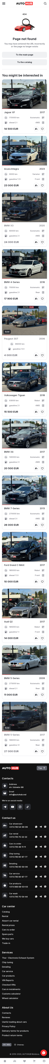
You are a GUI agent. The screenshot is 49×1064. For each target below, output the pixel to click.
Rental (5, 916)
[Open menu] (4, 3)
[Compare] (15, 1061)
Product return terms (12, 1035)
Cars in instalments (11, 989)
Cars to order (8, 929)
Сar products (8, 976)
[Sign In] (44, 1061)
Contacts (6, 1013)
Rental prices (8, 925)
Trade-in (6, 943)
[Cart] (34, 1061)
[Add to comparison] (36, 128)
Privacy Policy (8, 1026)
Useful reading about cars (14, 1022)
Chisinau (20, 1045)
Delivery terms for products (15, 1031)
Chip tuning (7, 962)
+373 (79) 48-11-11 (17, 847)
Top (40, 768)
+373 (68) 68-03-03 (18, 887)
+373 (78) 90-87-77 (18, 857)
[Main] (5, 1061)
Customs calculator (11, 993)
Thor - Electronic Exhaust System (18, 958)
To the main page (24, 54)
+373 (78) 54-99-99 (18, 827)
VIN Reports (8, 980)
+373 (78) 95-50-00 (18, 867)
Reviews (6, 1017)
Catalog (6, 912)
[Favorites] (24, 1061)
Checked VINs (9, 985)
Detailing (6, 967)
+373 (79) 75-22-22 (18, 837)
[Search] (45, 3)
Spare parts (7, 934)
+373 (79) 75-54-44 (18, 897)
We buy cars (8, 938)
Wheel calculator (10, 998)
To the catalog (24, 62)
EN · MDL (6, 1045)
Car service (7, 971)
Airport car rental (10, 920)
